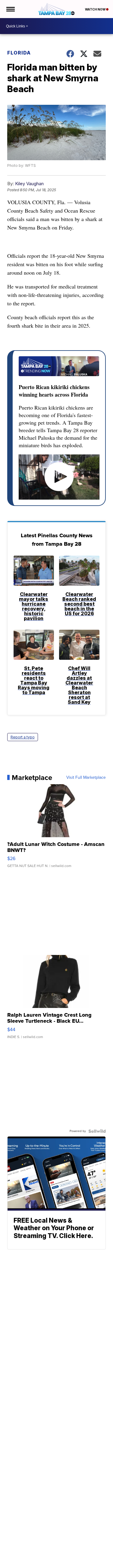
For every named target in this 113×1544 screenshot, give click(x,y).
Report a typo (23, 737)
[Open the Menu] (10, 9)
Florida (19, 53)
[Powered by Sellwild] (97, 1131)
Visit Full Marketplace (86, 777)
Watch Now (95, 9)
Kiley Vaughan (29, 183)
